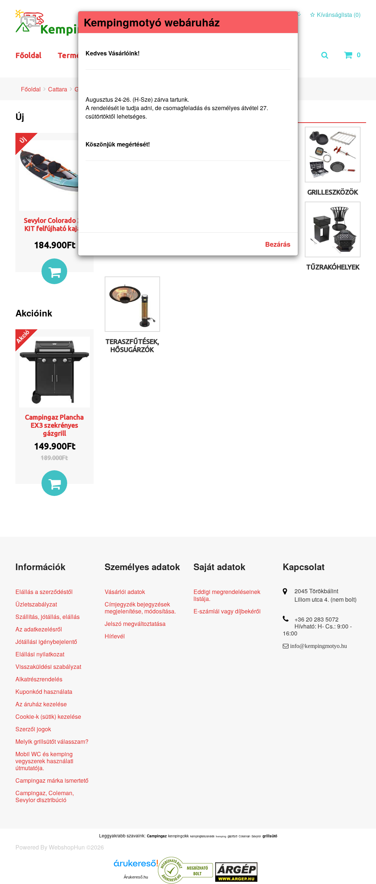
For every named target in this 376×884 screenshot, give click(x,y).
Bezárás (277, 244)
